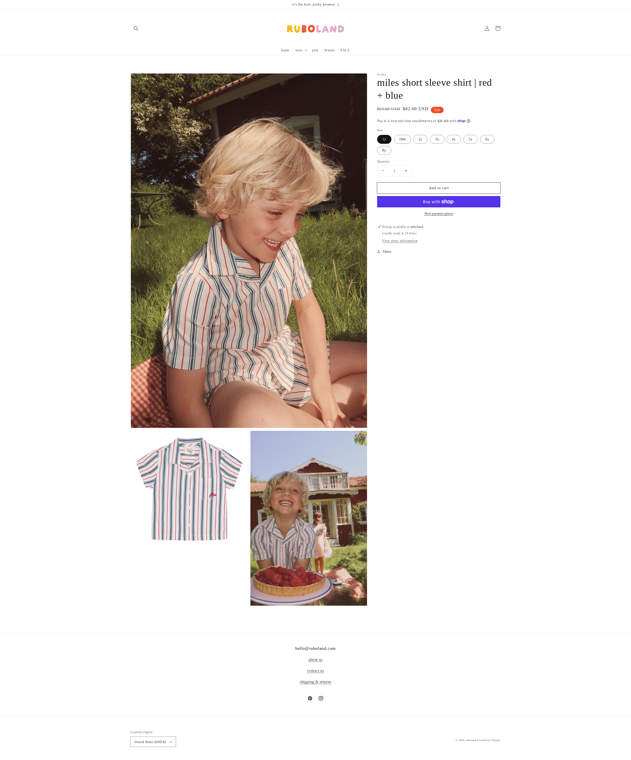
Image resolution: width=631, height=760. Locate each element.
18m (402, 139)
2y (420, 139)
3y (437, 139)
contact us (315, 671)
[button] (136, 28)
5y (471, 139)
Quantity (383, 161)
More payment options (438, 213)
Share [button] (387, 251)
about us (315, 659)
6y (487, 139)
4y (454, 139)
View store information (400, 241)
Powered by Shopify (488, 740)
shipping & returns (315, 682)
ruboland (471, 740)
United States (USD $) (150, 742)
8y (384, 150)
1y (384, 139)
